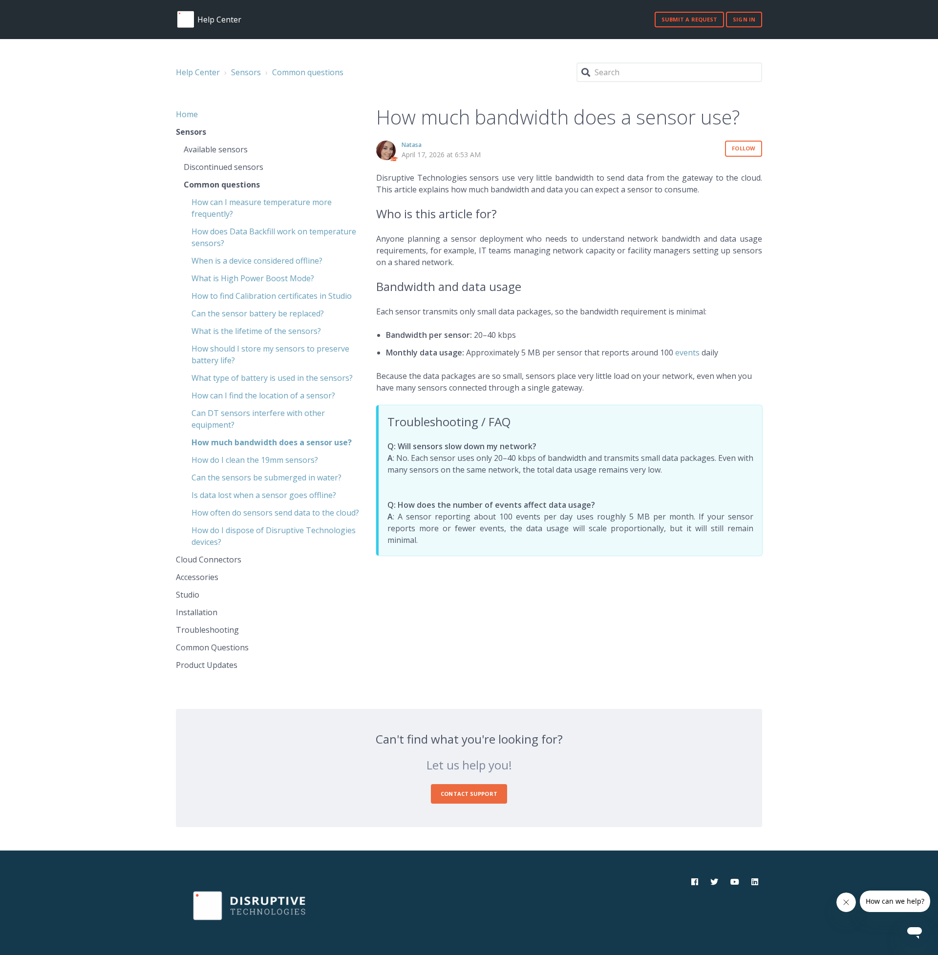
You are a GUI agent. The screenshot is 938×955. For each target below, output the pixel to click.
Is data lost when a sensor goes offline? (264, 495)
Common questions (307, 72)
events (687, 352)
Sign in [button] (744, 19)
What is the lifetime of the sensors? (256, 331)
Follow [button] (743, 148)
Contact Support (469, 793)
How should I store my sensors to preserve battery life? (270, 354)
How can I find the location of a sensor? (263, 395)
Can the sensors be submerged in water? (266, 477)
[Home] (185, 19)
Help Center (198, 72)
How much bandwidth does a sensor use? (272, 442)
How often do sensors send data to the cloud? (275, 512)
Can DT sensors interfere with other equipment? (258, 419)
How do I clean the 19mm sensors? (255, 460)
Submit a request (689, 19)
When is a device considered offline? (257, 260)
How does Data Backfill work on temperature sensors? (274, 237)
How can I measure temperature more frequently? (262, 208)
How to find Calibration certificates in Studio (272, 296)
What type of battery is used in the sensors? (272, 378)
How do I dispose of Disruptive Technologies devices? (274, 536)
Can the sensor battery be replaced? (258, 313)
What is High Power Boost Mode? (253, 278)
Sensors (246, 72)
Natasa (412, 145)
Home (187, 114)
